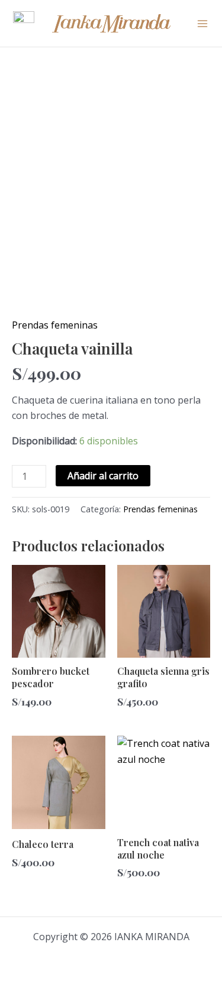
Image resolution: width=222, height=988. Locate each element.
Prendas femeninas (55, 325)
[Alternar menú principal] (202, 23)
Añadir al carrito (103, 475)
